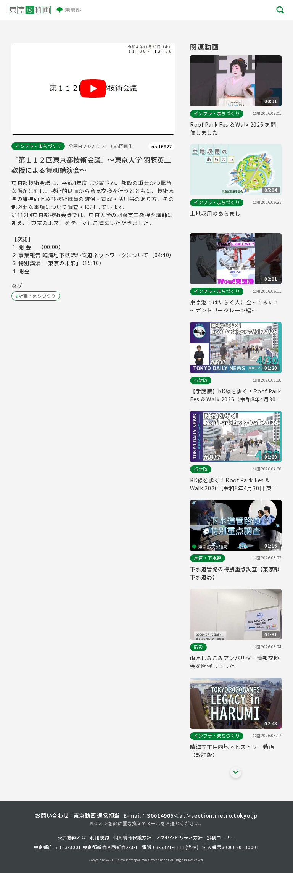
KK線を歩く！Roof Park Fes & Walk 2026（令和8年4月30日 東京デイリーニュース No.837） (233, 484)
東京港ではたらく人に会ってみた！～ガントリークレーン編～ (234, 306)
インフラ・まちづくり (38, 146)
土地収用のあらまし (215, 213)
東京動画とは (72, 837)
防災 (198, 646)
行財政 (201, 380)
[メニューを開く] (279, 10)
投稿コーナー (221, 837)
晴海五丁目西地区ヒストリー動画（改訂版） (232, 751)
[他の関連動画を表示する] (235, 772)
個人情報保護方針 (132, 837)
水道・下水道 (207, 557)
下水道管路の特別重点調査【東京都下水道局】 (235, 573)
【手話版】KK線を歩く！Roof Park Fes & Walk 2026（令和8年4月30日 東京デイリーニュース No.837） (236, 395)
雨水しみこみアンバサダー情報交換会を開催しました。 (234, 662)
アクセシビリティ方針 (179, 837)
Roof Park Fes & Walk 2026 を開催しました (233, 128)
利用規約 (99, 837)
